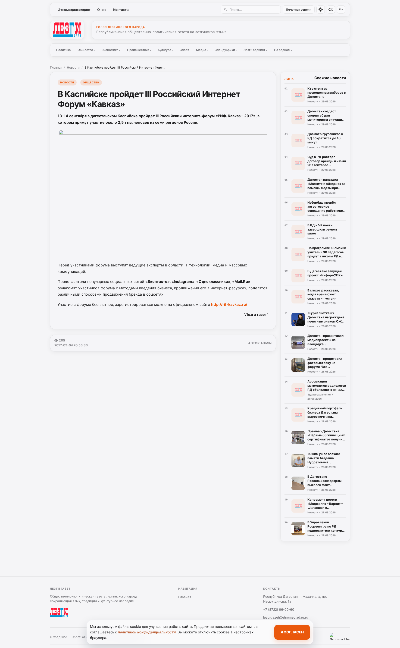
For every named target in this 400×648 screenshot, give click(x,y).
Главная (56, 67)
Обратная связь (83, 637)
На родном (283, 50)
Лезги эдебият (255, 50)
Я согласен (292, 632)
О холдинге (58, 637)
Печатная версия (298, 9)
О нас (101, 10)
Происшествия (139, 50)
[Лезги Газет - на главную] (67, 30)
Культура (165, 50)
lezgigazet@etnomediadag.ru (285, 617)
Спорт (184, 50)
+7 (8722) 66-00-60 (278, 609)
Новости (73, 67)
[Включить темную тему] (320, 9)
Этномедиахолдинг (74, 10)
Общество (86, 50)
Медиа (202, 50)
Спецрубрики (226, 50)
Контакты (121, 10)
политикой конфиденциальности (147, 632)
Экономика (111, 50)
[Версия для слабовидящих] (331, 9)
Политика (63, 50)
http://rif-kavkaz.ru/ (229, 304)
